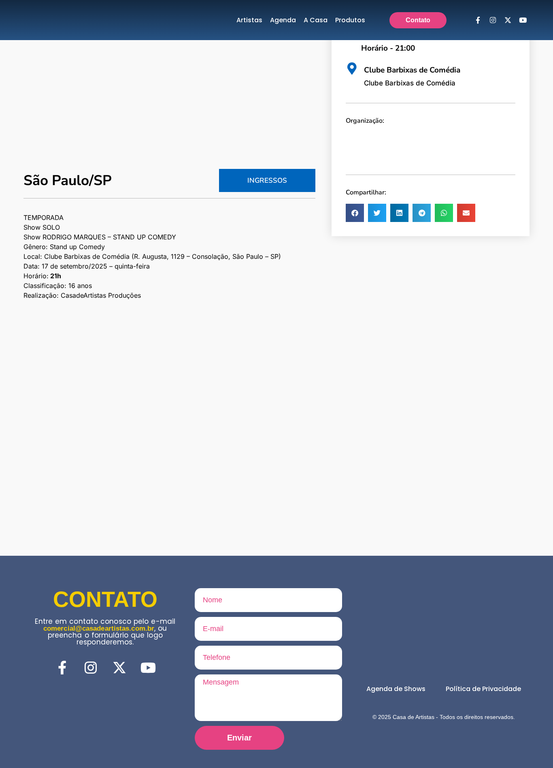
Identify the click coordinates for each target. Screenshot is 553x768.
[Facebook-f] (478, 20)
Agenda (283, 20)
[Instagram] (493, 20)
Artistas (249, 20)
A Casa (316, 20)
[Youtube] (523, 20)
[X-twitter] (508, 20)
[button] (355, 213)
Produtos (350, 20)
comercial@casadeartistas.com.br (98, 628)
